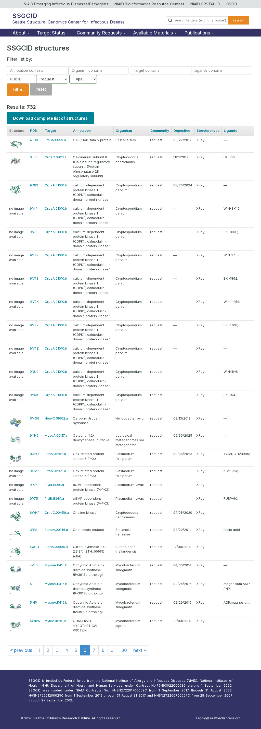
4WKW (35, 621)
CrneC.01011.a (56, 157)
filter (18, 89)
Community (159, 130)
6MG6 (34, 418)
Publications (197, 32)
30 (124, 650)
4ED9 (34, 140)
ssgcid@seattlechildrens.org (218, 718)
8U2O (34, 454)
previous (21, 650)
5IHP (33, 602)
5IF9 (33, 584)
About (19, 32)
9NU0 (34, 371)
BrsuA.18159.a (55, 140)
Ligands (230, 130)
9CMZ (35, 471)
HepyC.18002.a (56, 418)
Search (238, 20)
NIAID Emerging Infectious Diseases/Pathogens (66, 4)
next (139, 650)
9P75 (34, 498)
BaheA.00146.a (56, 530)
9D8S (34, 185)
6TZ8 (34, 157)
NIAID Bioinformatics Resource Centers (149, 4)
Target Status (52, 32)
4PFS (34, 565)
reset (41, 89)
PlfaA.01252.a (55, 454)
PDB (33, 130)
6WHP (35, 512)
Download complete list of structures (50, 118)
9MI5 (33, 232)
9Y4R (34, 395)
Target (50, 130)
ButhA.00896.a (56, 547)
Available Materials (153, 32)
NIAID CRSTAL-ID (205, 4)
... (113, 650)
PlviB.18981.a (54, 485)
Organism (124, 130)
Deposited (182, 130)
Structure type (208, 130)
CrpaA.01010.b (56, 185)
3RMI (33, 530)
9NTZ (34, 348)
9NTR (34, 255)
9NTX (34, 302)
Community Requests (100, 32)
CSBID (231, 4)
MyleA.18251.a (55, 621)
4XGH (34, 547)
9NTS (34, 278)
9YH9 (34, 435)
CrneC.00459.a (57, 512)
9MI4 (33, 208)
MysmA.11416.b (56, 565)
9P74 (34, 485)
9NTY (34, 325)
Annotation (82, 130)
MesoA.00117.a (56, 435)
